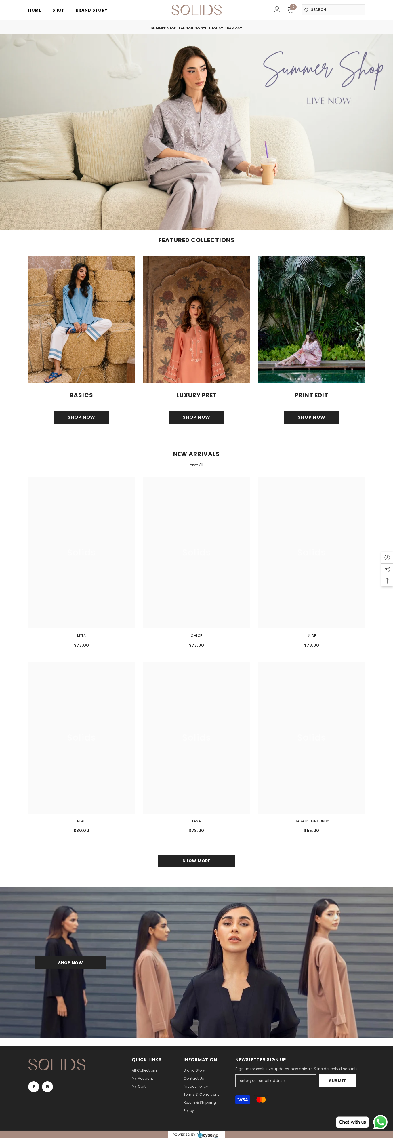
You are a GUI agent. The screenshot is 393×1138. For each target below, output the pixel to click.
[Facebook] (33, 1086)
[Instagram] (47, 1086)
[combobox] (333, 10)
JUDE (311, 635)
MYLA (81, 635)
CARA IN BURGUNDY (311, 821)
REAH (81, 821)
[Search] (333, 9)
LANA (196, 821)
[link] (277, 9)
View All (196, 464)
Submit (337, 1081)
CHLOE (196, 635)
